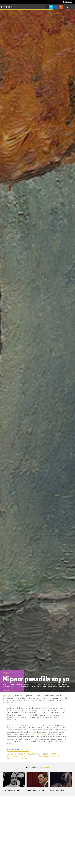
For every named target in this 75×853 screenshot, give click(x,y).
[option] (14, 782)
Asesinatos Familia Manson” (37, 734)
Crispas (7, 690)
